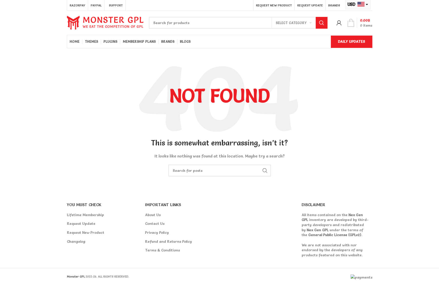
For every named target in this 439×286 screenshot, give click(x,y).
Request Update (81, 223)
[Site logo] (105, 21)
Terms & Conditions (162, 250)
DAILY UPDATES (351, 41)
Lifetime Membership (85, 215)
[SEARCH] (322, 23)
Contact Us (155, 223)
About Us (153, 215)
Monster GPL (76, 276)
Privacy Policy (157, 232)
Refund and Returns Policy (168, 241)
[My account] (339, 23)
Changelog (76, 241)
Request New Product (85, 232)
